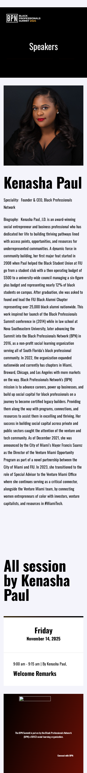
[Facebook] (69, 760)
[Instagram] (60, 760)
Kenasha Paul (56, 664)
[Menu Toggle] (78, 18)
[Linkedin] (64, 760)
